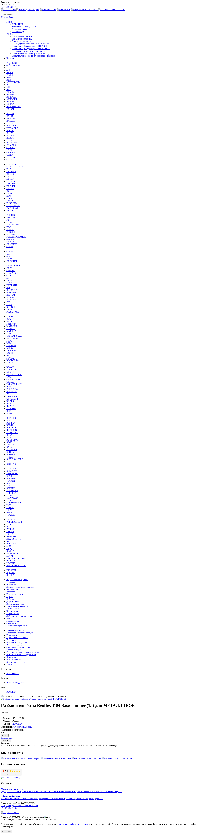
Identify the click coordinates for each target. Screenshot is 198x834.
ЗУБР (8, 546)
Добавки (10, 599)
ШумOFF (10, 572)
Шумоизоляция (13, 659)
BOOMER (11, 135)
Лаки (8, 618)
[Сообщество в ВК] (56, 758)
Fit (7, 220)
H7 (7, 278)
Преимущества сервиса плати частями (29, 51)
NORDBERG (12, 360)
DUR (8, 191)
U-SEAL (10, 507)
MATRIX (10, 328)
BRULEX (10, 140)
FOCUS (10, 227)
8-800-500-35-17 (8, 7)
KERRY (10, 309)
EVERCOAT (12, 208)
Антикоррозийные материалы (20, 587)
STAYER (10, 481)
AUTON (10, 102)
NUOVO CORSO (14, 374)
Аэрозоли (10, 592)
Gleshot (9, 251)
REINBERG (12, 418)
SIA (8, 462)
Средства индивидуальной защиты (22, 652)
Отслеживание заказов (22, 36)
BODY (9, 133)
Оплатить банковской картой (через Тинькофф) (33, 56)
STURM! (10, 488)
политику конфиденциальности (73, 824)
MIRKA (10, 348)
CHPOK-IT (11, 157)
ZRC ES (10, 531)
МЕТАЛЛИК (12, 553)
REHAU (10, 413)
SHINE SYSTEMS (14, 459)
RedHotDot (11, 408)
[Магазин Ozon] (87, 758)
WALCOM (11, 519)
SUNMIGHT (12, 490)
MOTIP (9, 353)
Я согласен (6, 831)
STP (8, 486)
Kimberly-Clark (13, 312)
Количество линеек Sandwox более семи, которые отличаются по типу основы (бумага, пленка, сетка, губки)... (52, 797)
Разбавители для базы (16, 683)
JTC (8, 302)
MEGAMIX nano (14, 336)
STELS (9, 483)
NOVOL (10, 367)
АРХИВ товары (13, 539)
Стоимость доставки (21, 41)
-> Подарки (11, 63)
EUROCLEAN (13, 205)
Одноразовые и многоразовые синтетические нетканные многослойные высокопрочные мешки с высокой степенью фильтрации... (61, 790)
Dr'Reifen (10, 184)
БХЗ (8, 541)
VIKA (9, 512)
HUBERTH (11, 285)
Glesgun (10, 249)
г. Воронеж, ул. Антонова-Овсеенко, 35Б (19, 805)
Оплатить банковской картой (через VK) (30, 53)
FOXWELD (11, 234)
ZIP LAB (10, 529)
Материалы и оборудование (24, 27)
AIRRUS (10, 77)
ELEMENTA (12, 198)
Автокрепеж (12, 582)
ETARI (9, 201)
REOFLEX (11, 428)
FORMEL (10, 232)
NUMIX (10, 372)
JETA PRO (11, 297)
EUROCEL (11, 203)
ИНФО (9, 34)
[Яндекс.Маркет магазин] (21, 758)
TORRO (10, 500)
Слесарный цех (13, 650)
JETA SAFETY (13, 300)
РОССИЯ (10, 563)
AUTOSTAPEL (13, 106)
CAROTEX (11, 152)
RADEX (10, 401)
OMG (9, 377)
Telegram (35, 9)
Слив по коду (18, 31)
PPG (8, 394)
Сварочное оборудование (18, 647)
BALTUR (10, 116)
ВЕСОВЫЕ (11, 544)
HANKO (10, 280)
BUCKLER (11, 143)
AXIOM (10, 109)
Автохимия (11, 584)
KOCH (9, 316)
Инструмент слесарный (17, 606)
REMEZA (10, 423)
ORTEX (10, 382)
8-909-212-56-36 (117, 9)
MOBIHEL (11, 350)
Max (13, 9)
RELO (9, 420)
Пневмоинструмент (15, 630)
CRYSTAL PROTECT (16, 167)
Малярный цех (13, 621)
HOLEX (10, 283)
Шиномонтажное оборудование (21, 654)
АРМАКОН (12, 536)
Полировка (11, 635)
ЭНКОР (10, 575)
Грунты (9, 596)
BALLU (10, 113)
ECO (8, 196)
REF (8, 411)
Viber (53, 9)
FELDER (10, 215)
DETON (10, 176)
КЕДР (9, 548)
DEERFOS (11, 171)
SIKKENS (11, 464)
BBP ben (10, 123)
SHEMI (9, 457)
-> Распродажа (13, 65)
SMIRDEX (11, 469)
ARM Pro (10, 92)
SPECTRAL (12, 473)
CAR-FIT (10, 147)
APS (8, 89)
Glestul (9, 256)
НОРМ (9, 556)
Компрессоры (12, 609)
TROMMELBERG (14, 503)
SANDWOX (12, 445)
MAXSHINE (12, 331)
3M (7, 68)
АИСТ (9, 534)
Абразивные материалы (17, 579)
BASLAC (10, 121)
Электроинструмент (15, 662)
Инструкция (6, 738)
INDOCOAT (12, 290)
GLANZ (10, 242)
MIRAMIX (11, 345)
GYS (8, 275)
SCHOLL (10, 452)
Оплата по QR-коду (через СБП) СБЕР (29, 46)
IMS (8, 287)
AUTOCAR (11, 97)
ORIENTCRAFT (14, 379)
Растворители (12, 640)
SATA (9, 447)
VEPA (9, 510)
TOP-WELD (12, 498)
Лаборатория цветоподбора (19, 616)
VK (68, 9)
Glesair (9, 246)
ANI (8, 85)
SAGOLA (10, 442)
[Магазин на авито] (117, 758)
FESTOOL (11, 217)
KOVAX (10, 319)
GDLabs (10, 239)
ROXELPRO (12, 432)
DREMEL (10, 186)
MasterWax (11, 324)
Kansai (9, 304)
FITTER (10, 222)
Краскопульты (12, 611)
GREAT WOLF (13, 266)
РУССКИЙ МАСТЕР (16, 565)
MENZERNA (12, 338)
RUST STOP (12, 440)
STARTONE (12, 478)
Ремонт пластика (14, 645)
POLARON (11, 391)
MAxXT (10, 333)
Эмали (9, 664)
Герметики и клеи (14, 594)
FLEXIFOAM (12, 225)
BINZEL (10, 130)
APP (8, 87)
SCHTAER (11, 454)
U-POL (9, 505)
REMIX (9, 425)
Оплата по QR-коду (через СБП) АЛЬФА (31, 48)
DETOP (10, 179)
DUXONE (11, 193)
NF (7, 355)
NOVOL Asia (12, 369)
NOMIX (10, 358)
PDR (8, 386)
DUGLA (10, 188)
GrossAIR (10, 270)
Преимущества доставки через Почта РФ (31, 44)
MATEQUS (11, 326)
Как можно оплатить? (22, 39)
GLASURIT (11, 244)
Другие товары (13, 601)
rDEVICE (10, 406)
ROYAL (10, 435)
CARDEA (11, 150)
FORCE (10, 229)
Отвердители (12, 623)
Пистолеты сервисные (16, 626)
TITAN (9, 495)
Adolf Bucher (12, 75)
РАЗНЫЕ (10, 561)
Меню (9, 22)
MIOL (9, 341)
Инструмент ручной (15, 604)
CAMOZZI (11, 145)
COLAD (10, 160)
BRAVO (10, 138)
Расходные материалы (16, 642)
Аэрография (12, 589)
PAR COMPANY (14, 384)
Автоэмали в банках (21, 29)
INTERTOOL (12, 292)
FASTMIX (11, 210)
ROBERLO (11, 430)
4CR (8, 70)
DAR (8, 169)
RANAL (10, 403)
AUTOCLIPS (12, 99)
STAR (9, 476)
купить (5, 735)
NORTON (11, 362)
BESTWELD (12, 126)
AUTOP (10, 104)
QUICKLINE (12, 399)
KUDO (9, 321)
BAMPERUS (12, 118)
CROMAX (11, 164)
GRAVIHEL (12, 261)
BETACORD (12, 128)
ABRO (9, 72)
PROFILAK (11, 396)
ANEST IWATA (13, 82)
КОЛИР (10, 551)
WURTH (10, 524)
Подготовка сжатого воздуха (19, 633)
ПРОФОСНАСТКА (15, 558)
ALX (8, 80)
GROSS (10, 268)
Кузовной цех (12, 613)
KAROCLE (11, 307)
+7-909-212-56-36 (9, 808)
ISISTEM (10, 295)
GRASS (10, 259)
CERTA (9, 155)
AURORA (11, 94)
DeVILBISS (11, 181)
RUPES (9, 437)
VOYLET (10, 515)
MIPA (9, 343)
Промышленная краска (17, 637)
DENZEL (10, 174)
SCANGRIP (11, 449)
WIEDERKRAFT (14, 522)
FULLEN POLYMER (16, 237)
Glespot (9, 254)
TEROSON (11, 493)
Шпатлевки (11, 657)
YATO (9, 527)
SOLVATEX (12, 471)
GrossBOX (11, 273)
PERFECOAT (12, 389)
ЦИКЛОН (11, 570)
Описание (6, 741)
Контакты (12, 58)
